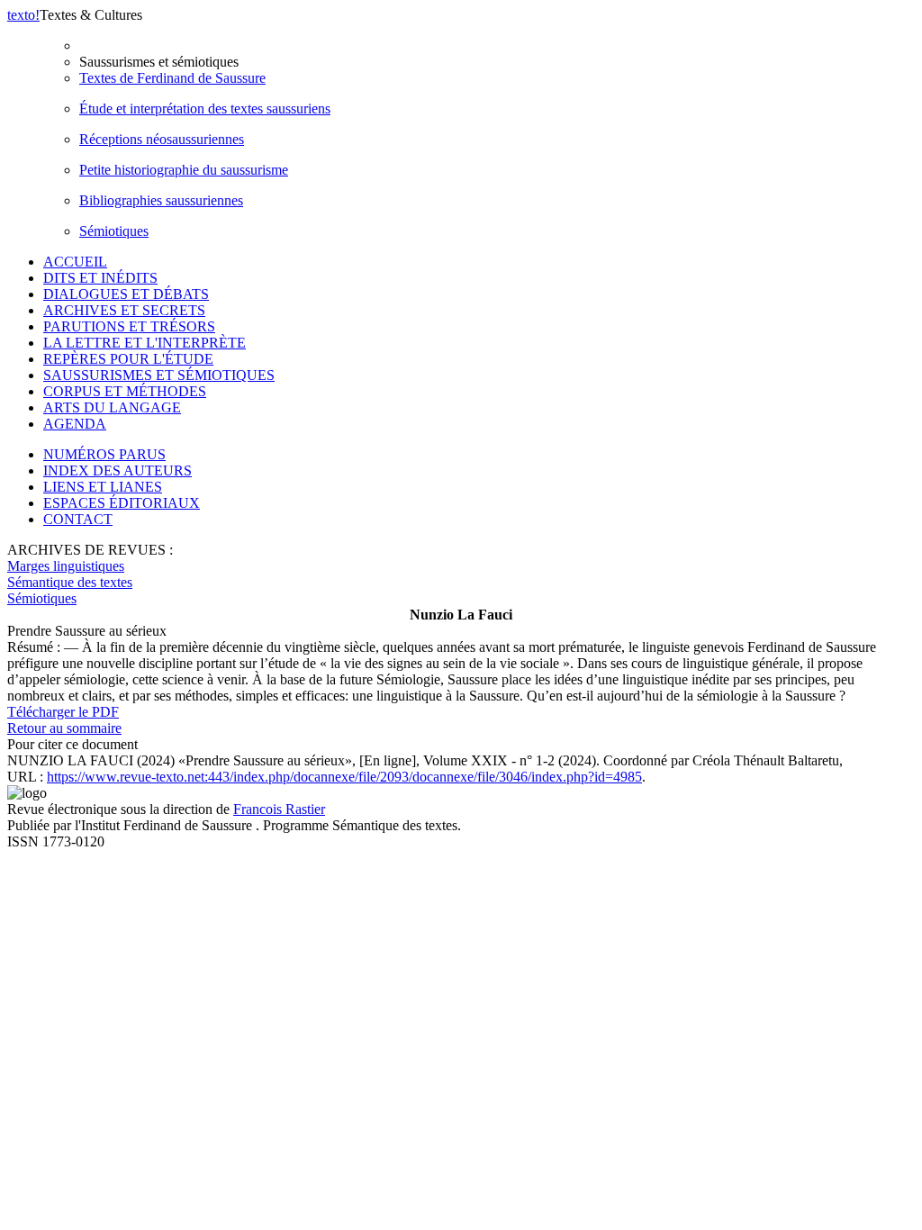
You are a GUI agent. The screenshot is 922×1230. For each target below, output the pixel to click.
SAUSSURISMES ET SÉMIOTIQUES (159, 375)
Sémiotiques (114, 231)
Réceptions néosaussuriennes (161, 139)
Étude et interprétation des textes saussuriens (204, 108)
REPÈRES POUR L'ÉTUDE (128, 358)
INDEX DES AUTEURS (117, 470)
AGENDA (74, 423)
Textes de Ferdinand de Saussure (172, 78)
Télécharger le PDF (63, 711)
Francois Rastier (279, 809)
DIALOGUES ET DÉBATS (126, 294)
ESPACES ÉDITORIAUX (121, 503)
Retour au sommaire (64, 728)
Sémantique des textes (69, 582)
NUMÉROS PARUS (104, 454)
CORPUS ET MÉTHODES (124, 391)
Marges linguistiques (65, 566)
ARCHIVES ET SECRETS (124, 310)
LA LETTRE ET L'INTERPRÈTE (144, 342)
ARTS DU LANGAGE (112, 407)
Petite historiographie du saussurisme (183, 169)
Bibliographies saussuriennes (161, 200)
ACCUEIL (75, 261)
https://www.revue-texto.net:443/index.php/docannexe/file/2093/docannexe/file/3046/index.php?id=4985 (344, 776)
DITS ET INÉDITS (100, 277)
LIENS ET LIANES (102, 486)
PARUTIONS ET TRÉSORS (129, 326)
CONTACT (78, 519)
